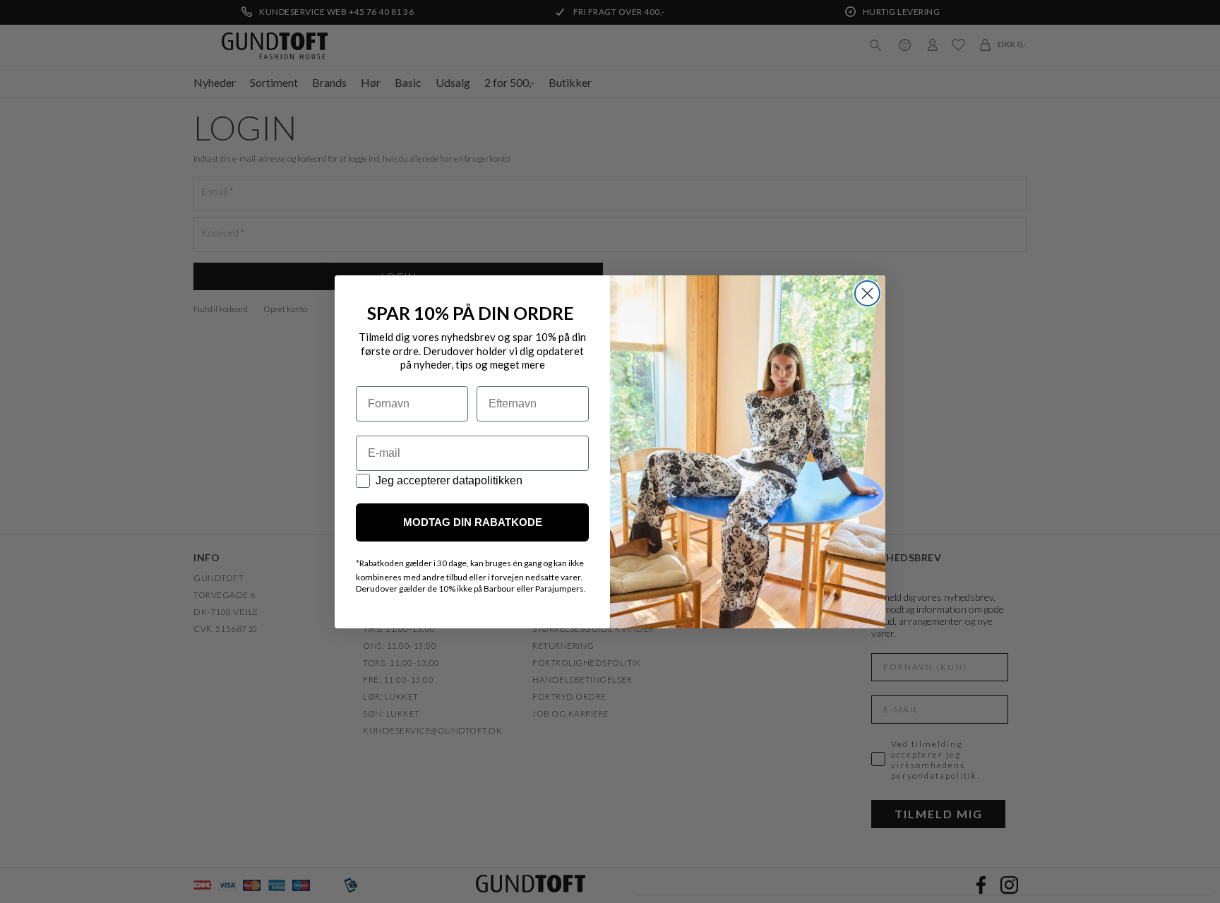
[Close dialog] (867, 293)
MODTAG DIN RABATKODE (472, 522)
